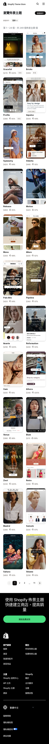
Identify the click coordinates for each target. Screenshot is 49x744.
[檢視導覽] (43, 4)
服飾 (14, 20)
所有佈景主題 (31, 649)
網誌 (5, 693)
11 (34, 583)
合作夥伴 (29, 683)
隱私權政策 (8, 722)
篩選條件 (40, 13)
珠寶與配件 (8, 659)
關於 (27, 678)
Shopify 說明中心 (11, 678)
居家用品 (7, 664)
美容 (5, 654)
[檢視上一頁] (9, 583)
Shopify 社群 (9, 688)
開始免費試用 (24, 619)
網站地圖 (7, 736)
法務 (27, 688)
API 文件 (7, 683)
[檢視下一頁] (40, 583)
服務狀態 (29, 693)
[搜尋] (37, 4)
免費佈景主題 (31, 654)
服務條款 (7, 716)
